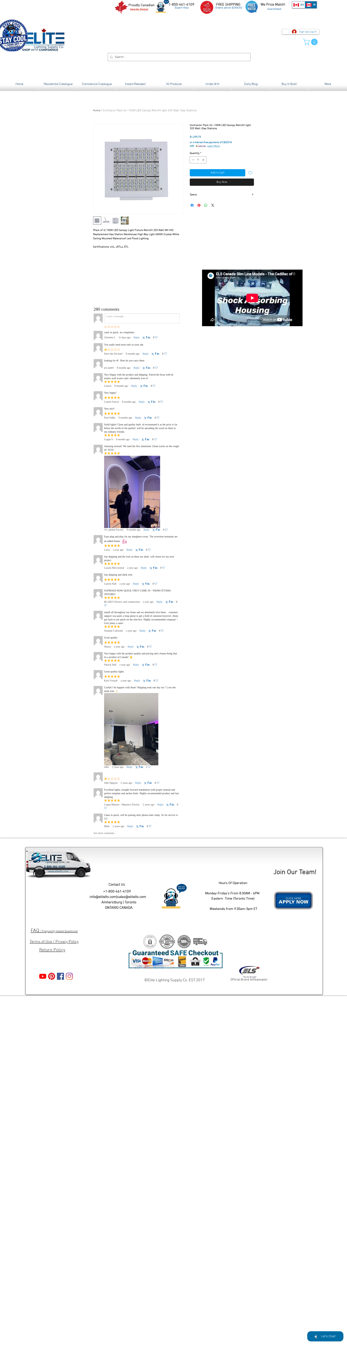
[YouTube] (42, 976)
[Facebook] (60, 976)
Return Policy (52, 950)
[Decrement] (192, 159)
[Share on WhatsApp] (206, 205)
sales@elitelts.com (131, 897)
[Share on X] (213, 205)
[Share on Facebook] (192, 205)
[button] (311, 42)
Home (96, 110)
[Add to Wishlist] (250, 172)
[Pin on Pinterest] (199, 205)
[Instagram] (69, 976)
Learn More (213, 146)
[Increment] (203, 159)
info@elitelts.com (103, 897)
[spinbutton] (198, 159)
